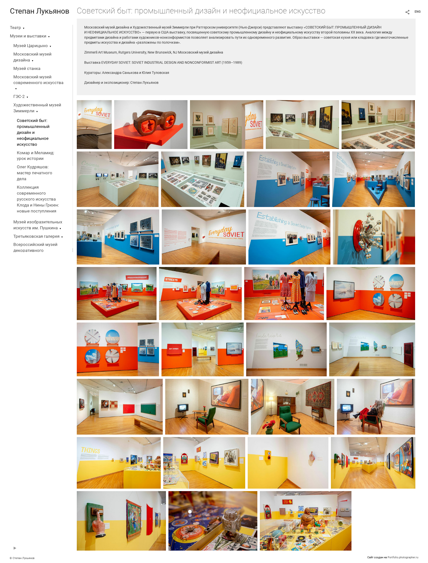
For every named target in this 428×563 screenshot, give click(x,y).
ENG (418, 11)
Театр (15, 27)
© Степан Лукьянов (22, 558)
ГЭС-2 (19, 96)
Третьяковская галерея (36, 236)
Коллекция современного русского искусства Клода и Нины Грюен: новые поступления (38, 199)
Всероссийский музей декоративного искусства (35, 250)
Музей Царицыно (30, 45)
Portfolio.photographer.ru (403, 557)
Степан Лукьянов (39, 11)
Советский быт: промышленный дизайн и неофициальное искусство (33, 132)
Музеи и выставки (28, 36)
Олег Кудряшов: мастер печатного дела (34, 173)
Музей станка (26, 68)
